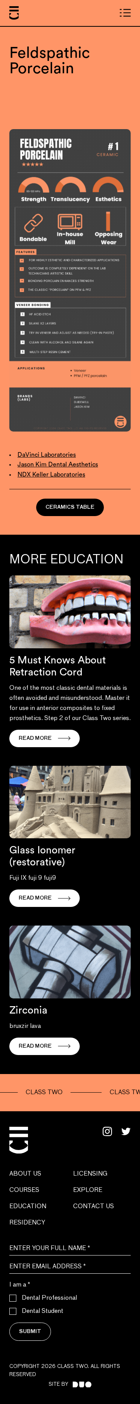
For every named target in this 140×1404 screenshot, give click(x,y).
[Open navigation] (125, 12)
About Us (25, 1174)
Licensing (90, 1174)
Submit (30, 1331)
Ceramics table (70, 507)
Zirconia (28, 1010)
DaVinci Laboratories (47, 455)
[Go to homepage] (14, 13)
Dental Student (42, 1311)
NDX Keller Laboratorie (50, 474)
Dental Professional (49, 1298)
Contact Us (93, 1207)
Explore (87, 1190)
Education (27, 1207)
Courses (24, 1190)
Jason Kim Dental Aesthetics (58, 464)
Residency (27, 1223)
